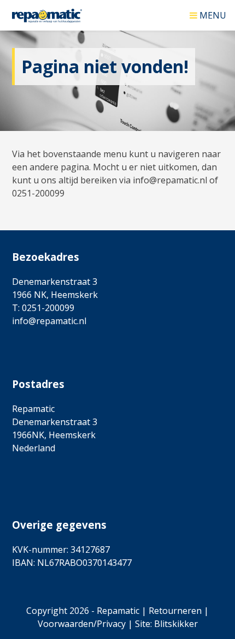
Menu (212, 14)
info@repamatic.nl (49, 321)
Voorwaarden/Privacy (82, 624)
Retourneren (175, 611)
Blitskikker (176, 624)
